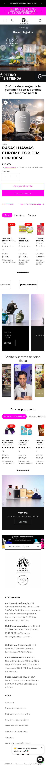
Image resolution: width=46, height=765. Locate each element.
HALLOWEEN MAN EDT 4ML (8, 441)
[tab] (18, 272)
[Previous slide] (3, 48)
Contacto (9, 737)
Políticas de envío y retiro (17, 714)
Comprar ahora (23, 193)
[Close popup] (41, 747)
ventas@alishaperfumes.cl (17, 743)
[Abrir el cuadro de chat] (40, 759)
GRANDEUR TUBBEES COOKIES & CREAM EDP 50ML (24, 441)
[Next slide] (43, 48)
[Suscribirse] (38, 547)
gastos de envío (10, 167)
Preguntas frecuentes (15, 708)
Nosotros (9, 702)
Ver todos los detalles (30, 204)
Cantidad (6, 172)
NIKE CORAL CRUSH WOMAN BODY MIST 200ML (9, 240)
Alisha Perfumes (17, 764)
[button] (5, 20)
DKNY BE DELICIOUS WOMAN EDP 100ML (24, 240)
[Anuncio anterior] (5, 3)
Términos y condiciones (16, 725)
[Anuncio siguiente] (41, 3)
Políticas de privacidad (16, 731)
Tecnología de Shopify (32, 764)
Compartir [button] (9, 204)
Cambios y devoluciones (16, 720)
